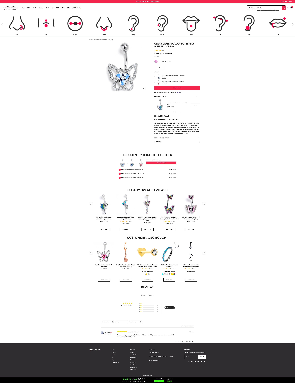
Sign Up (202, 356)
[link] (146, 274)
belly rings (264, 10)
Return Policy (133, 369)
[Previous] (2, 24)
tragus (277, 10)
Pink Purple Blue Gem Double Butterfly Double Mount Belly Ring (169, 218)
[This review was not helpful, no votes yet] (192, 341)
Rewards (132, 360)
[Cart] (291, 8)
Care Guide (133, 364)
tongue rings (273, 10)
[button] (90, 204)
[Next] (292, 24)
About (113, 355)
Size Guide (133, 362)
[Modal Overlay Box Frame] (147, 380)
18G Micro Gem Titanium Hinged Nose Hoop (169, 265)
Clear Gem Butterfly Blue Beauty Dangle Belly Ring (125, 218)
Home (90, 39)
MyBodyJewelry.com (147, 375)
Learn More (164, 78)
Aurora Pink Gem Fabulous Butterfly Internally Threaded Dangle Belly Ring (147, 218)
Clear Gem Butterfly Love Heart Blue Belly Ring (177, 103)
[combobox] (121, 322)
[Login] (288, 8)
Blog (113, 360)
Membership (133, 357)
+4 (176, 274)
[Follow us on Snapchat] (204, 361)
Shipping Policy (134, 367)
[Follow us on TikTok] (201, 361)
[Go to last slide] (195, 96)
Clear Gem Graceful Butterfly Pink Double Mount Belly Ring (191, 218)
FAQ (113, 357)
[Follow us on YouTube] (198, 361)
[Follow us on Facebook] (185, 361)
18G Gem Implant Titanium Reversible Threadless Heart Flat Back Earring (147, 265)
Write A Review (169, 308)
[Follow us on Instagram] (192, 361)
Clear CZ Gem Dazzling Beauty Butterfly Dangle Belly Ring (104, 218)
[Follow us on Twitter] (189, 361)
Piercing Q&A (115, 362)
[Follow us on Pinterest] (195, 361)
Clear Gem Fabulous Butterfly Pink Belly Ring (104, 265)
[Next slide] (198, 96)
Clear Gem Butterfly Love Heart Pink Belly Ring (132, 177)
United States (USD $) (286, 1)
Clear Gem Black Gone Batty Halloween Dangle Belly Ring (191, 265)
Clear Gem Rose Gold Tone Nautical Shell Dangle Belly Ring (125, 265)
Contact (114, 352)
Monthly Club (133, 355)
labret (268, 10)
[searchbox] (106, 322)
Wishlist (132, 352)
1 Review (163, 50)
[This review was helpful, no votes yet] (189, 341)
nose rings (259, 10)
